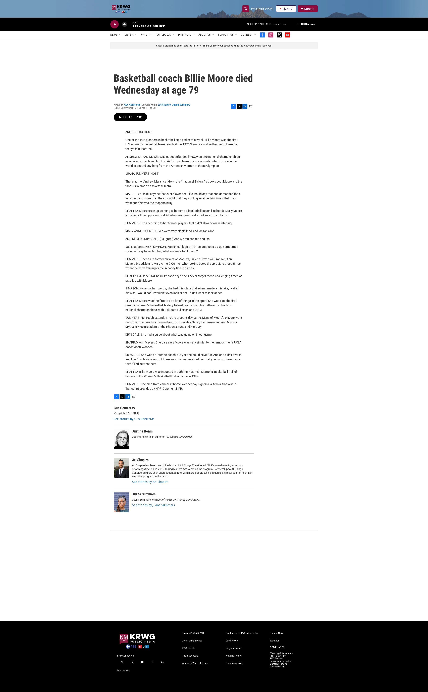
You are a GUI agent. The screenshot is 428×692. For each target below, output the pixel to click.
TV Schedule (188, 648)
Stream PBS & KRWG (193, 633)
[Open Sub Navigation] (120, 34)
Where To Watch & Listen (195, 663)
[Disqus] (214, 576)
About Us (204, 34)
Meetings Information (281, 653)
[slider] (129, 24)
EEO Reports (276, 658)
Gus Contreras (132, 104)
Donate (309, 9)
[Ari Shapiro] (121, 468)
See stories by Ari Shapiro (150, 482)
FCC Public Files (278, 656)
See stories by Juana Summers (153, 505)
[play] (114, 24)
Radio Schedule (190, 656)
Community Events (192, 640)
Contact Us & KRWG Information (242, 633)
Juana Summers (181, 104)
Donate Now (276, 633)
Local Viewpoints (235, 663)
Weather (274, 640)
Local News (232, 640)
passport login (262, 8)
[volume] (124, 24)
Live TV (287, 9)
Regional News (233, 648)
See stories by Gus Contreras (134, 419)
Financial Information (281, 661)
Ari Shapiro (164, 104)
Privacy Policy (277, 666)
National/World (234, 656)
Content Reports (278, 664)
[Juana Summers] (121, 502)
